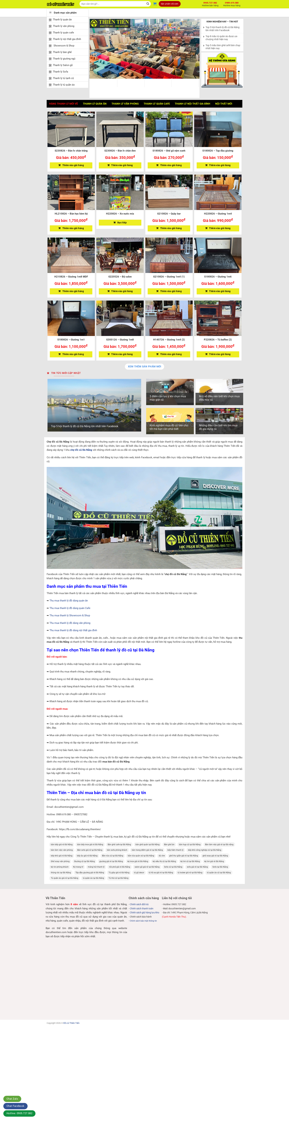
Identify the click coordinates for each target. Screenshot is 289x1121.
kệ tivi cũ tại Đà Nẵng (190, 861)
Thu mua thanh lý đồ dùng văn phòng (70, 622)
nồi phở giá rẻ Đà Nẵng (119, 867)
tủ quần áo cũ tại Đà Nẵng (219, 872)
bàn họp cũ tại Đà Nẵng (190, 844)
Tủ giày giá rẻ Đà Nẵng (119, 872)
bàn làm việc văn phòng (62, 850)
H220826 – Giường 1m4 (218, 213)
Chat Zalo (12, 1098)
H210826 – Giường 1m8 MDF (71, 276)
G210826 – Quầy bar (169, 213)
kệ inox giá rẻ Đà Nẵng (137, 861)
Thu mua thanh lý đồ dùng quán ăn (69, 600)
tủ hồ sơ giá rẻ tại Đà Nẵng (161, 872)
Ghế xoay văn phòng (60, 861)
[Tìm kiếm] (148, 4)
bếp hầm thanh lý (175, 850)
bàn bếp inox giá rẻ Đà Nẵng (90, 844)
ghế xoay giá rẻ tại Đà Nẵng (215, 856)
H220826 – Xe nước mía (120, 213)
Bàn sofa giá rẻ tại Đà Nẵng (89, 850)
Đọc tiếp (122, 222)
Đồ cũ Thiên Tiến (71, 1023)
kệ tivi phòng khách (60, 867)
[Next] (193, 49)
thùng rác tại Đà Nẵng (61, 872)
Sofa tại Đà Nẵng (220, 867)
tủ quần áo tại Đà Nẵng (93, 878)
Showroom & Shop (63, 45)
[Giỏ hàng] (155, 4)
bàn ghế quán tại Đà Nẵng (147, 844)
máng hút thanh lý (96, 867)
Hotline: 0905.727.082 (19, 1113)
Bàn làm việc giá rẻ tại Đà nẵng (219, 844)
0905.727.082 (210, 4)
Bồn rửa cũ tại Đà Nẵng (112, 856)
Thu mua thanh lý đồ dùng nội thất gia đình (73, 630)
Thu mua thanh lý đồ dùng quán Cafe (70, 608)
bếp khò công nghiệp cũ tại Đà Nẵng (204, 850)
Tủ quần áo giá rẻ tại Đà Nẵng (64, 878)
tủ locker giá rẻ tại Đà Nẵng (190, 872)
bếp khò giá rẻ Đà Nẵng (61, 856)
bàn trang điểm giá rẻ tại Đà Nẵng (147, 850)
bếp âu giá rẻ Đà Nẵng (87, 856)
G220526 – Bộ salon (120, 276)
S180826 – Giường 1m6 (218, 276)
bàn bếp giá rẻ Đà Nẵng (62, 844)
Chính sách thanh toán (141, 908)
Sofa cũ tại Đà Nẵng (173, 867)
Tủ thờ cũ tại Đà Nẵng (118, 878)
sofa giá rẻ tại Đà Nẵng (197, 867)
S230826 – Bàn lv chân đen (120, 150)
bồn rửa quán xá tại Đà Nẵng (141, 856)
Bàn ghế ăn (169, 844)
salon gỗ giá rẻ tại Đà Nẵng (147, 867)
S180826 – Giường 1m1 (71, 339)
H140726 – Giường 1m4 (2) (169, 339)
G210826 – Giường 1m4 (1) (169, 276)
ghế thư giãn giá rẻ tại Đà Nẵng (183, 856)
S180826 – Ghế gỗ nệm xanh (169, 150)
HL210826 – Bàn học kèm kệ (71, 213)
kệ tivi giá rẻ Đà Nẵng (214, 861)
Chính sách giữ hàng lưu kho (144, 912)
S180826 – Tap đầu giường (217, 150)
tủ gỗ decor (139, 872)
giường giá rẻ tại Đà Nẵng (111, 861)
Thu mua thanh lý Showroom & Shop (70, 615)
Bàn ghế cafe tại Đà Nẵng (119, 844)
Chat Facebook (15, 1105)
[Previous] (96, 49)
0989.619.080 (231, 4)
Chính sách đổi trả (139, 904)
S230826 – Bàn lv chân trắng (71, 150)
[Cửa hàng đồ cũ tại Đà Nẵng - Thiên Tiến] (60, 4)
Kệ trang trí (78, 867)
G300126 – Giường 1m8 (120, 339)
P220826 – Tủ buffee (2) (218, 339)
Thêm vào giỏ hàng (73, 165)
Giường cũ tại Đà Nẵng (84, 861)
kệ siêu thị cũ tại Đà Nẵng (164, 861)
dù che (162, 856)
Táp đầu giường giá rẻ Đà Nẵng (89, 872)
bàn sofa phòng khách (117, 850)
